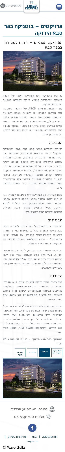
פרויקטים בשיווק (17, 436)
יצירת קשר (20, 354)
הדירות (32, 352)
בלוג (34, 436)
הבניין (45, 351)
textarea (20, 447)
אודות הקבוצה (49, 436)
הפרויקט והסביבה (57, 352)
